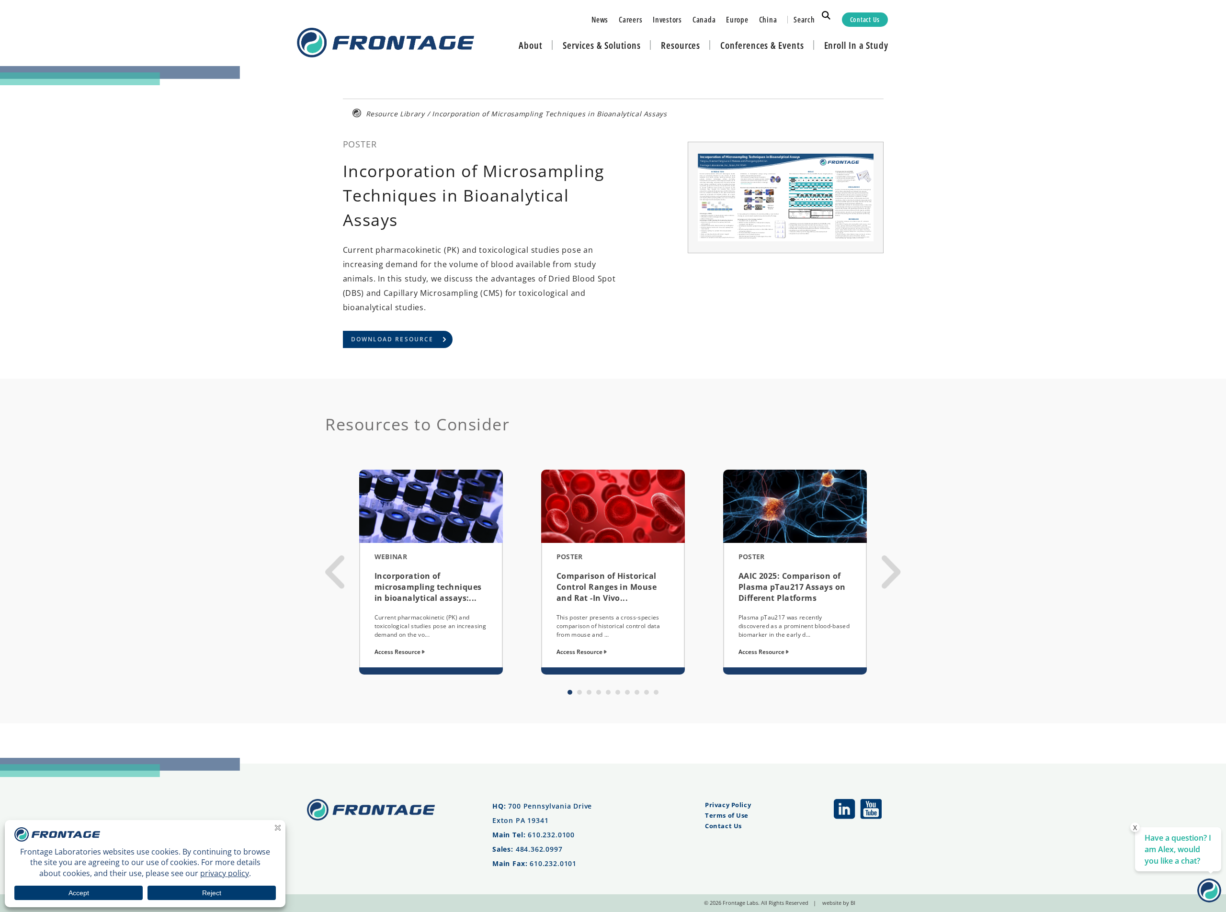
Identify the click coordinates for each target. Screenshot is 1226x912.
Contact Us (865, 19)
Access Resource (398, 652)
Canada (703, 19)
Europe (737, 19)
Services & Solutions (602, 45)
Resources (680, 45)
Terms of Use (727, 815)
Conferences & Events (762, 45)
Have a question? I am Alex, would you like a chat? (1178, 849)
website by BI (838, 902)
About (531, 45)
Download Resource (392, 339)
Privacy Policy (728, 804)
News (599, 19)
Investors (667, 19)
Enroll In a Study (856, 45)
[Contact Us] (1209, 899)
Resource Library (395, 113)
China (768, 19)
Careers (630, 19)
